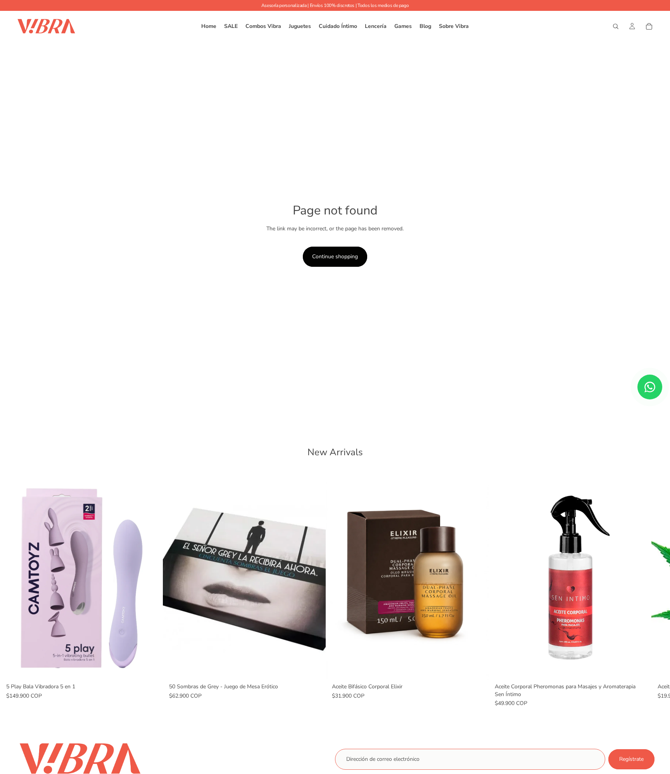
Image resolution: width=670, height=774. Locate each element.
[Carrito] (649, 26)
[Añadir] (151, 668)
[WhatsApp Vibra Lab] (649, 387)
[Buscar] (615, 26)
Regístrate (631, 759)
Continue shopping (335, 256)
